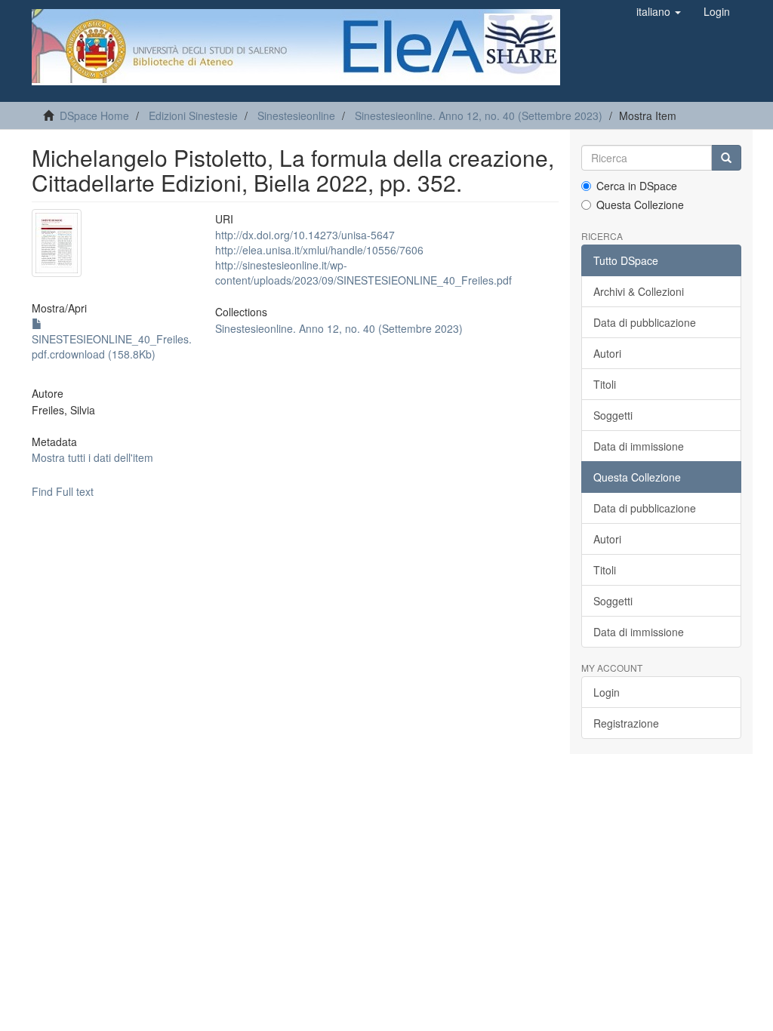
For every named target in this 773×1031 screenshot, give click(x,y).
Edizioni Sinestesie (193, 115)
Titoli (604, 384)
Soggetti (613, 415)
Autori (607, 353)
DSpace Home (94, 115)
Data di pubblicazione (644, 322)
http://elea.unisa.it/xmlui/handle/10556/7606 (319, 249)
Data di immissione (638, 446)
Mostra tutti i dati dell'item (92, 457)
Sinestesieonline (296, 115)
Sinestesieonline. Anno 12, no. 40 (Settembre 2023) (478, 115)
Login (606, 692)
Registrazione (626, 723)
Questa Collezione (640, 204)
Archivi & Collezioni (638, 291)
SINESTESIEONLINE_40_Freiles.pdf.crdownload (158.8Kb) (112, 346)
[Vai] (726, 158)
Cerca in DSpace (636, 185)
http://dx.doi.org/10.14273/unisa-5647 (305, 234)
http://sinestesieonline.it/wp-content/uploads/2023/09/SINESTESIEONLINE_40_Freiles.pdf (363, 272)
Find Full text (63, 491)
